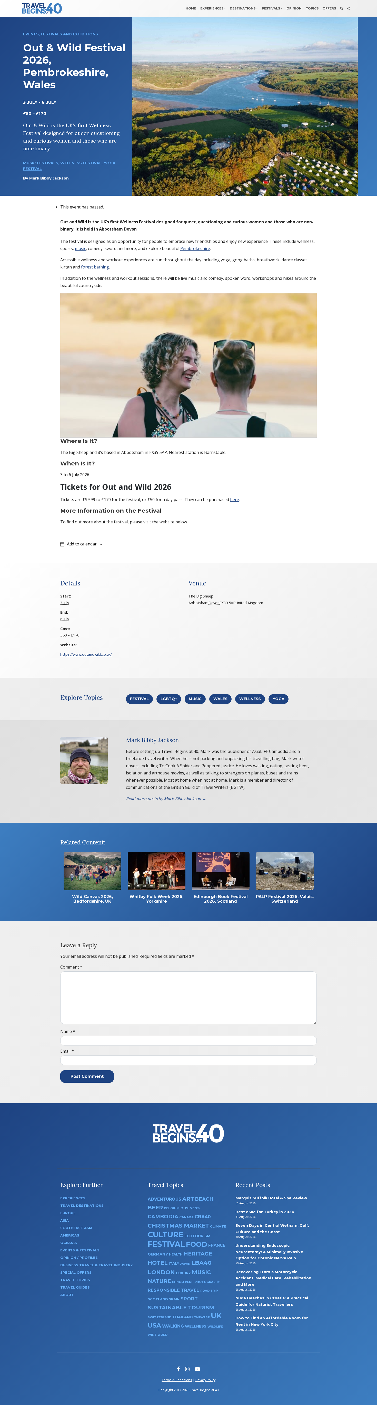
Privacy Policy (205, 1380)
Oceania (68, 1243)
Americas (69, 1235)
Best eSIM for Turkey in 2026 (264, 1212)
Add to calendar (82, 544)
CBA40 (203, 1216)
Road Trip (209, 1290)
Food (196, 1244)
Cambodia (163, 1216)
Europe (68, 1213)
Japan (185, 1264)
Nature (159, 1281)
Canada (186, 1217)
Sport (189, 1298)
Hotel (158, 1262)
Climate (218, 1226)
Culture (165, 1234)
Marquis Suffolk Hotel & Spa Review (271, 1198)
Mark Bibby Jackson (49, 178)
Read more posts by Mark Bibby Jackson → (166, 798)
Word (162, 1335)
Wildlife (215, 1326)
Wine (152, 1335)
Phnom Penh (183, 1282)
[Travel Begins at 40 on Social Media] (348, 8)
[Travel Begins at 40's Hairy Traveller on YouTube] (197, 1369)
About (67, 1295)
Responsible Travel (173, 1290)
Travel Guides (75, 1287)
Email (67, 1051)
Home (191, 8)
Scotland (158, 1299)
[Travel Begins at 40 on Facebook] (178, 1369)
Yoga (278, 698)
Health (176, 1254)
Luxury (183, 1273)
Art (188, 1198)
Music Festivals (40, 163)
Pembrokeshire (195, 248)
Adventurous (164, 1199)
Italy (174, 1263)
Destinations (242, 8)
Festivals (271, 8)
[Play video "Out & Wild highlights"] (188, 365)
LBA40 (201, 1262)
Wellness (250, 698)
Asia (64, 1220)
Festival (139, 698)
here (234, 499)
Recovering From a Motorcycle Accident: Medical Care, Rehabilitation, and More (273, 1278)
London (161, 1272)
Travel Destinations (82, 1206)
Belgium (172, 1208)
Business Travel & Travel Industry (96, 1265)
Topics (312, 8)
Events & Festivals (80, 1250)
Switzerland (159, 1317)
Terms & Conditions (177, 1380)
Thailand (182, 1317)
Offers (329, 8)
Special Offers (76, 1272)
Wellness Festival (81, 163)
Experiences (211, 8)
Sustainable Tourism (181, 1307)
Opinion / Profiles (79, 1258)
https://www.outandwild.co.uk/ (86, 654)
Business (190, 1208)
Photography (207, 1282)
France (216, 1245)
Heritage (198, 1253)
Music (195, 698)
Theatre (202, 1317)
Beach (204, 1199)
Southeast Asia (76, 1228)
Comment (71, 967)
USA (154, 1325)
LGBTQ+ (169, 698)
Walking (173, 1326)
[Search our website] (341, 8)
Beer (155, 1207)
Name (67, 1031)
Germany (158, 1254)
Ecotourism (197, 1236)
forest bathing (95, 267)
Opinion (294, 8)
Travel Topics (75, 1280)
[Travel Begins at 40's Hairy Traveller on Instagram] (187, 1369)
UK (216, 1315)
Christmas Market (178, 1225)
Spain (174, 1299)
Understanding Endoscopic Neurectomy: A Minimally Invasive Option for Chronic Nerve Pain (269, 1251)
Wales (220, 698)
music (80, 248)
